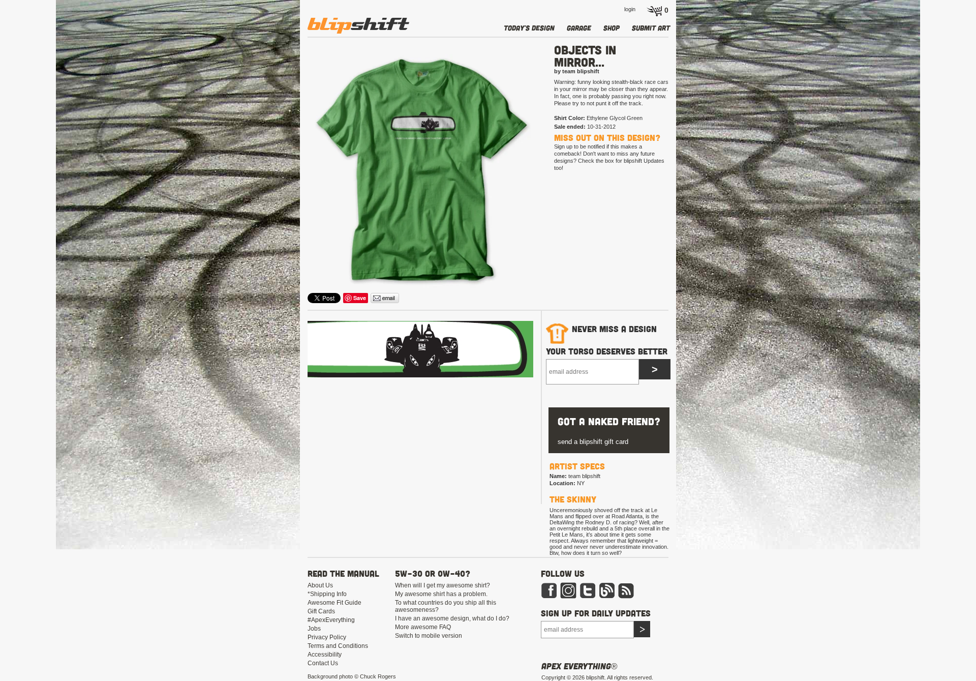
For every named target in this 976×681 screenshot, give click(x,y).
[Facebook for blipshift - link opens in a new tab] (549, 596)
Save (359, 298)
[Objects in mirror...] (421, 171)
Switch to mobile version (428, 635)
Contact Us (323, 663)
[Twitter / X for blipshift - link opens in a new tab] (588, 596)
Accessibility (325, 654)
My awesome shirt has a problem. (441, 594)
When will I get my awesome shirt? (442, 585)
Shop (611, 27)
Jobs (314, 628)
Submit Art (651, 27)
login (629, 9)
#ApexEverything (331, 620)
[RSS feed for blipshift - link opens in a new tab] (626, 596)
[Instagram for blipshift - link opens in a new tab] (568, 596)
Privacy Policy (327, 637)
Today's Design (529, 27)
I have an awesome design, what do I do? (452, 618)
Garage (579, 27)
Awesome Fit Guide (334, 602)
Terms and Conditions (338, 645)
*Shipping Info (327, 594)
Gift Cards (321, 611)
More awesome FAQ (423, 627)
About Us (320, 585)
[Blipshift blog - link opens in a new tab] (607, 596)
